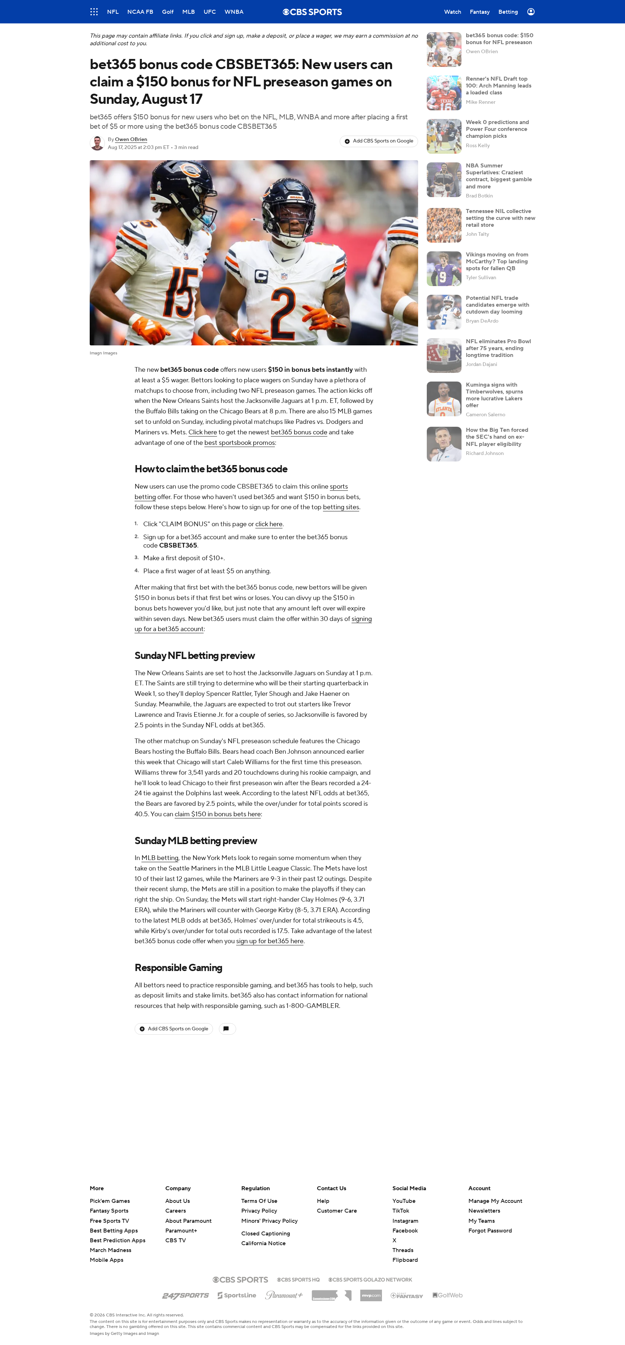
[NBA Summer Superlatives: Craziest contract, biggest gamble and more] (444, 179)
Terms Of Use (259, 1201)
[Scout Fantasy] (407, 1295)
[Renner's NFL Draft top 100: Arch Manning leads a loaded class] (444, 93)
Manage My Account (495, 1201)
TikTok (400, 1210)
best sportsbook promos (239, 443)
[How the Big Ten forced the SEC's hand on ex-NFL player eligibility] (444, 444)
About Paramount (188, 1221)
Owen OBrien (131, 139)
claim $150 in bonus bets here (218, 814)
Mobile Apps (106, 1260)
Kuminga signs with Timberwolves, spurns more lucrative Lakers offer (494, 395)
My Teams (481, 1221)
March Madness (110, 1250)
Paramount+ (181, 1230)
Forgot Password (490, 1230)
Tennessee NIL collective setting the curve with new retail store (500, 218)
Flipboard (405, 1260)
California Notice (263, 1243)
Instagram (405, 1221)
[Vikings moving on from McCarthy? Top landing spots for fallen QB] (444, 268)
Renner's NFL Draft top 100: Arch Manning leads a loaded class (498, 85)
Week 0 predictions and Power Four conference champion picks (497, 129)
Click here (202, 432)
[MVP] (371, 1292)
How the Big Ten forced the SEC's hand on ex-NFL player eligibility (497, 436)
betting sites (341, 507)
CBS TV (175, 1240)
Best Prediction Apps (117, 1240)
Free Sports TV (109, 1221)
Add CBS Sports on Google (383, 141)
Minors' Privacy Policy (269, 1221)
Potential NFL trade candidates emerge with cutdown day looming (497, 304)
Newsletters (484, 1210)
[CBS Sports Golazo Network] (370, 1278)
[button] (94, 12)
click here (268, 524)
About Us (177, 1201)
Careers (175, 1210)
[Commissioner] (332, 1293)
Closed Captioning (265, 1233)
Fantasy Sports (109, 1210)
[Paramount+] (284, 1293)
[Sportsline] (237, 1294)
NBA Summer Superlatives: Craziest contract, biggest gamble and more (499, 176)
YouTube (404, 1201)
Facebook (405, 1230)
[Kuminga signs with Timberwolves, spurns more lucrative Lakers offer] (444, 399)
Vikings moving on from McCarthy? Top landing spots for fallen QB (497, 261)
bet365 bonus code (299, 432)
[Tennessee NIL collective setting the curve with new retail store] (444, 225)
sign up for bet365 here (269, 941)
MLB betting (159, 858)
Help (323, 1201)
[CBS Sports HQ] (298, 1278)
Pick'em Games (110, 1201)
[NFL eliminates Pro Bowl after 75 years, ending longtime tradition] (444, 355)
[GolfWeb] (448, 1295)
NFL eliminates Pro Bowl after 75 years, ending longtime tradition (498, 348)
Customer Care (337, 1210)
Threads (402, 1250)
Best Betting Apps (114, 1230)
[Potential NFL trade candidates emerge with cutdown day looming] (444, 312)
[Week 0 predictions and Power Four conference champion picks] (444, 136)
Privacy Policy (259, 1210)
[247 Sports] (185, 1294)
